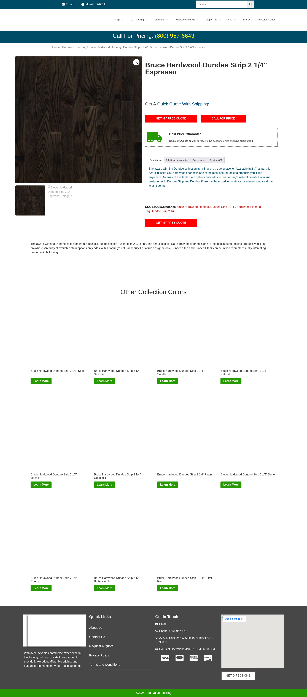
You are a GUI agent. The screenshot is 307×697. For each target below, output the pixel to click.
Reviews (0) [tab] (216, 160)
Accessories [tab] (199, 160)
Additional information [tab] (177, 160)
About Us (95, 627)
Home (56, 47)
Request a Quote (101, 646)
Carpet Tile (211, 19)
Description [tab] (155, 160)
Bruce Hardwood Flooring (104, 47)
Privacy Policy (99, 655)
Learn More (41, 380)
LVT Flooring (137, 19)
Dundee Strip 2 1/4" (135, 47)
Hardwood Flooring (185, 19)
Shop (117, 19)
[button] (136, 62)
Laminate (159, 19)
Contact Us (97, 637)
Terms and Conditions (104, 664)
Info (230, 19)
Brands (247, 19)
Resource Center (266, 19)
